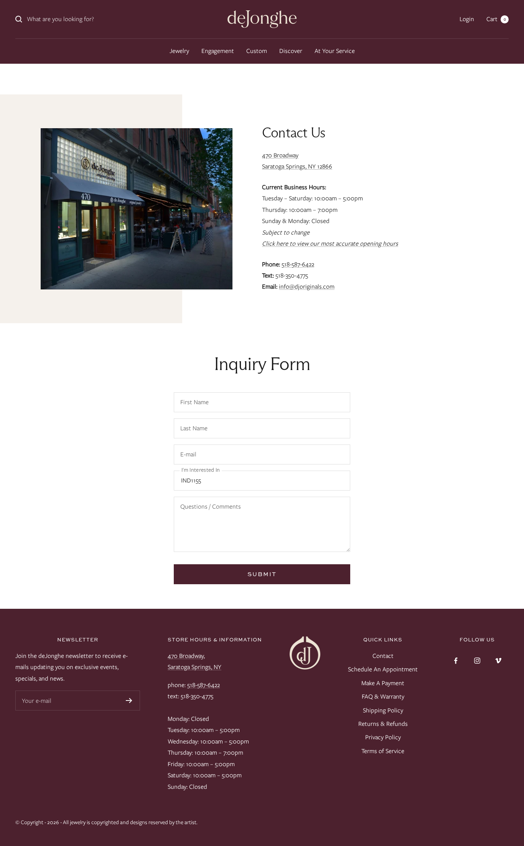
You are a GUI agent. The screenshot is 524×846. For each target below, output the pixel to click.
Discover (290, 50)
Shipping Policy (383, 710)
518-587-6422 (298, 264)
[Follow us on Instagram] (477, 660)
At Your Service (335, 50)
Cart (496, 19)
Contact (383, 655)
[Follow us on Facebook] (455, 660)
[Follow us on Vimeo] (498, 660)
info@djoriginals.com (307, 286)
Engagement (217, 50)
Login (467, 19)
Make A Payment (382, 683)
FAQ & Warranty (383, 696)
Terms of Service (382, 751)
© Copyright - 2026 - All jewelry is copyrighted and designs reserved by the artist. (106, 822)
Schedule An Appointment (383, 669)
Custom (256, 50)
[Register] (129, 700)
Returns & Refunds (383, 723)
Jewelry (179, 50)
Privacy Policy (383, 737)
